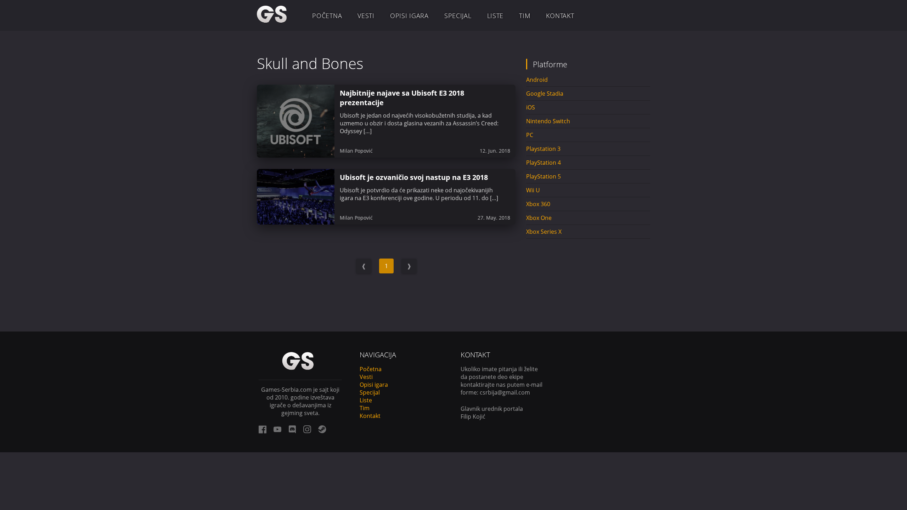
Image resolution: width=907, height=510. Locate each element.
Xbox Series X (544, 232)
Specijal (458, 15)
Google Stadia (544, 93)
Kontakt (560, 15)
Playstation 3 (543, 149)
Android (537, 80)
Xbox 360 (538, 204)
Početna (327, 15)
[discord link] (292, 429)
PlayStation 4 (543, 162)
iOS (530, 107)
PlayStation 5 (543, 176)
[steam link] (322, 429)
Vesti (365, 15)
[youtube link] (277, 429)
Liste (495, 15)
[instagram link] (307, 429)
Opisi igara (409, 15)
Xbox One (539, 218)
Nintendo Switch (548, 121)
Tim (524, 15)
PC (529, 135)
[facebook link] (262, 429)
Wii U (533, 190)
